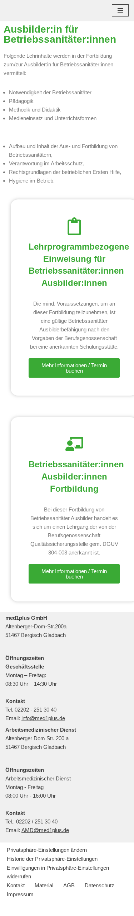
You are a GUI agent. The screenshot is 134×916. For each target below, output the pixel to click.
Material (44, 885)
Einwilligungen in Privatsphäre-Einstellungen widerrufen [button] (58, 872)
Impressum (20, 894)
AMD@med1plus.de (45, 830)
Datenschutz (99, 885)
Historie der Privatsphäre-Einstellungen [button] (52, 859)
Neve (33, 909)
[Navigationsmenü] (120, 10)
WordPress (94, 909)
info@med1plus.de (43, 718)
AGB (69, 885)
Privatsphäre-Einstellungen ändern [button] (47, 850)
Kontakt (16, 885)
